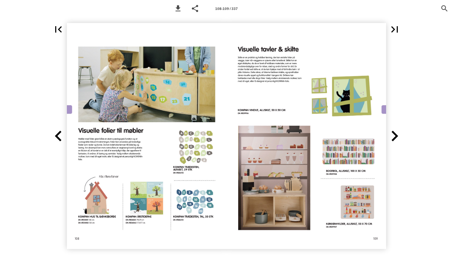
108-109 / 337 (226, 9)
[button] (178, 8)
